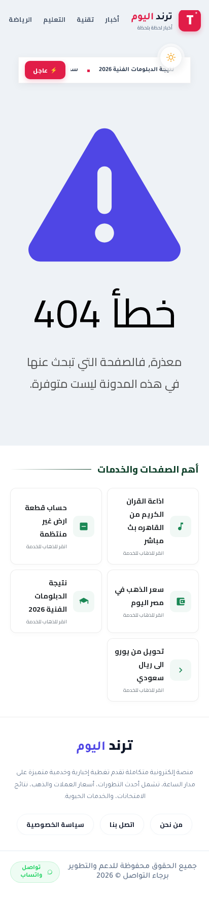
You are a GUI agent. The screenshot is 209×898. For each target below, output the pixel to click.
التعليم (54, 19)
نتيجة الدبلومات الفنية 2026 (136, 70)
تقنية (85, 19)
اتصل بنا (122, 824)
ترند (104, 745)
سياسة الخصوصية (55, 824)
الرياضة (20, 19)
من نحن (171, 824)
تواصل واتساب (31, 872)
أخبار (112, 19)
